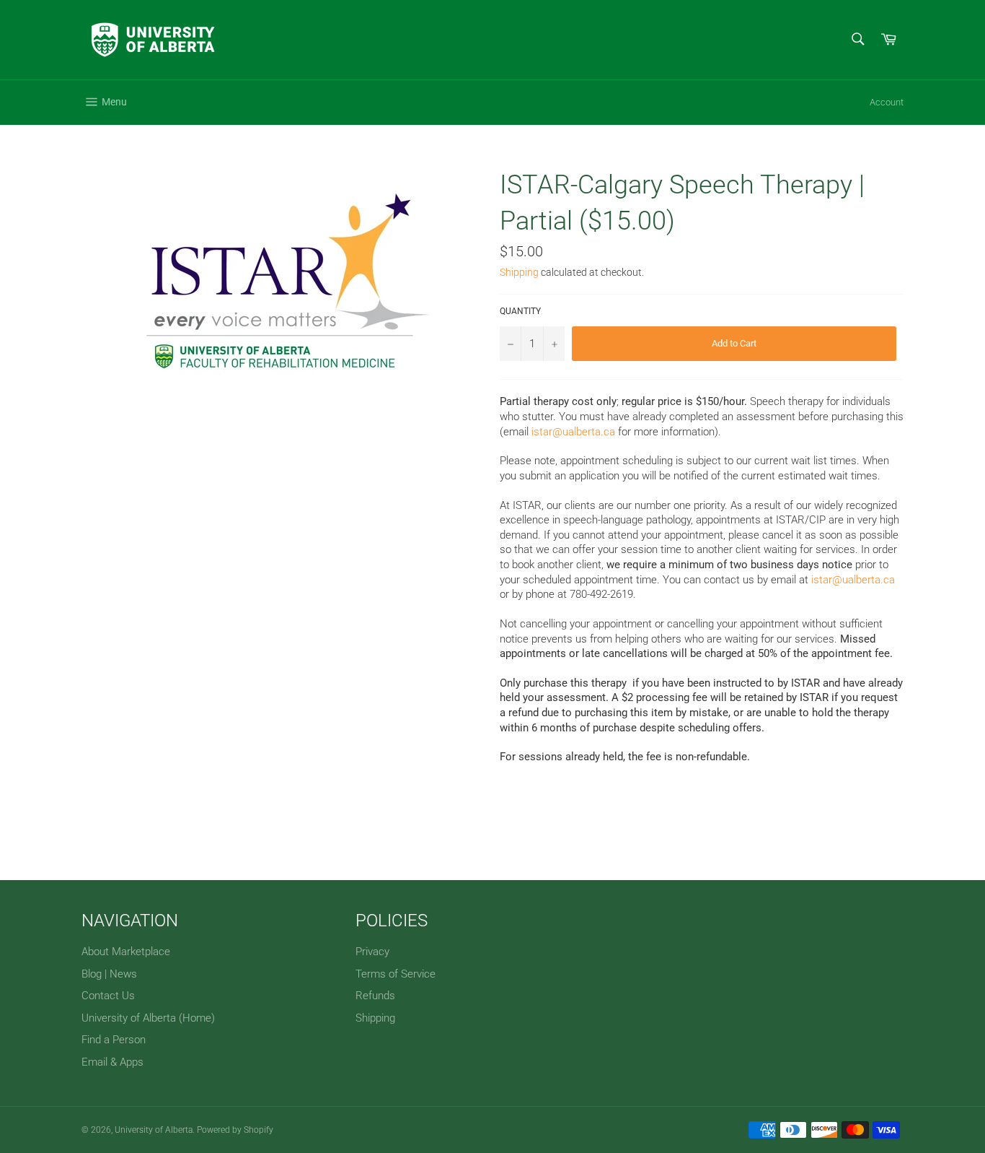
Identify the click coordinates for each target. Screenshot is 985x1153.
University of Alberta (154, 1130)
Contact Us (108, 995)
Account (887, 102)
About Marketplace (125, 951)
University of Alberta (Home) (148, 1017)
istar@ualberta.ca (573, 431)
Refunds (375, 995)
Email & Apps (112, 1062)
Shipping (519, 272)
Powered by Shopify (235, 1130)
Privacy (372, 951)
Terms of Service (395, 973)
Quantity (520, 311)
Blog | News (109, 973)
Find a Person (113, 1039)
